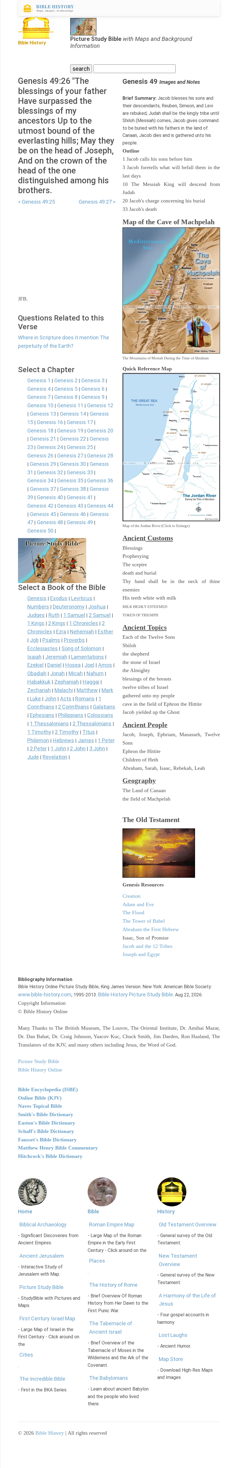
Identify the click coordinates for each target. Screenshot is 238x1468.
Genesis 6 (92, 389)
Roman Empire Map (111, 1224)
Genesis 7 (39, 397)
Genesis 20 (100, 431)
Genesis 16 (50, 422)
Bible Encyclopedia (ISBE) (48, 1089)
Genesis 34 (40, 480)
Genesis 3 (92, 380)
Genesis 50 (40, 531)
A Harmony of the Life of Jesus (187, 1300)
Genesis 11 (70, 405)
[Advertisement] (67, 246)
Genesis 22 (73, 439)
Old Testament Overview (188, 1224)
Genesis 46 (73, 514)
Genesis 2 (65, 380)
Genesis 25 (80, 447)
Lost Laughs (173, 1335)
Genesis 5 (65, 389)
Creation (131, 896)
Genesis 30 (73, 464)
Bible (93, 1211)
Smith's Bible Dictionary (45, 1114)
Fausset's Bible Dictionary (47, 1140)
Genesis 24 (50, 447)
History (166, 1211)
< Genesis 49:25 (36, 202)
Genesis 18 (40, 431)
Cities (26, 1355)
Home (25, 1211)
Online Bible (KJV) (40, 1098)
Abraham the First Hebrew (150, 929)
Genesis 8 (65, 397)
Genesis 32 (50, 472)
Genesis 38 (73, 489)
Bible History (49, 1433)
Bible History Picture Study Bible (135, 994)
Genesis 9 (92, 397)
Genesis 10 (40, 405)
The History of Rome (113, 1285)
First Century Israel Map (47, 1318)
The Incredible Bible (42, 1379)
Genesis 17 (80, 422)
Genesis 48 (50, 522)
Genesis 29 (43, 464)
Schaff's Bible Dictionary (46, 1131)
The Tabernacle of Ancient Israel (110, 1327)
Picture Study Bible (41, 1287)
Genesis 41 (80, 497)
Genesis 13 (43, 414)
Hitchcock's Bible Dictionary (50, 1156)
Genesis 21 (43, 439)
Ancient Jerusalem (41, 1256)
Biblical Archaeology (42, 1224)
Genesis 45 (43, 514)
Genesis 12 (100, 405)
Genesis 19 (70, 431)
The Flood (133, 912)
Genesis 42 (40, 506)
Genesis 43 (70, 506)
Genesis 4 (39, 389)
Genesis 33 (80, 472)
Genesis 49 (80, 522)
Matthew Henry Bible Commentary (58, 1148)
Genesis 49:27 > (97, 202)
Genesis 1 (39, 380)
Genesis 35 (70, 480)
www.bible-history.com (44, 994)
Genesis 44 (100, 506)
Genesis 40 (50, 497)
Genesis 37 (43, 489)
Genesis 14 (73, 414)
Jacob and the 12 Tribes (147, 946)
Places (97, 1261)
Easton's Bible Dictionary (46, 1123)
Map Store (171, 1359)
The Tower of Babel (143, 921)
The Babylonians (108, 1378)
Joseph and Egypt (141, 954)
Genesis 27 (70, 455)
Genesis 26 (40, 455)
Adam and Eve (138, 904)
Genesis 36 (100, 480)
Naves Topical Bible (40, 1106)
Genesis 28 (100, 455)
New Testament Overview (178, 1260)
